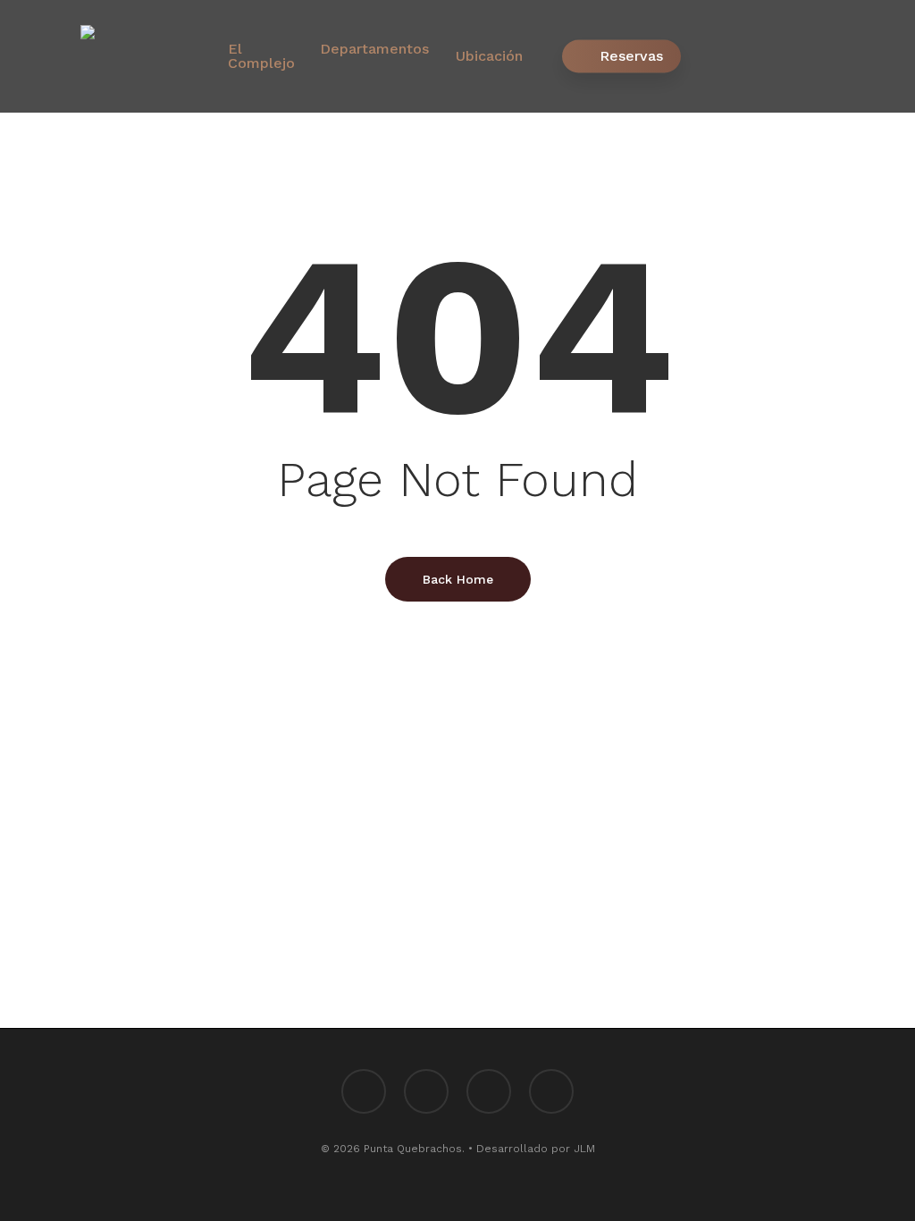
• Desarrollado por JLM (531, 1148)
